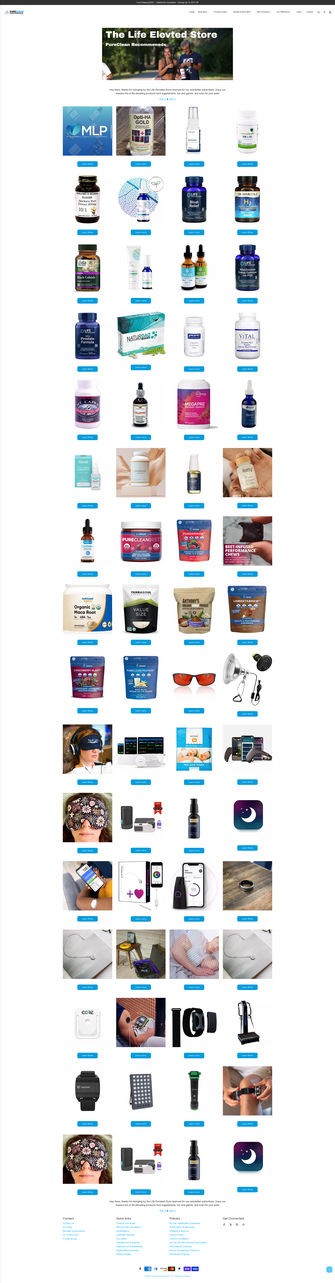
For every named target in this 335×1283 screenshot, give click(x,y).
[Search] (319, 12)
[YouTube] (243, 1224)
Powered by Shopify (182, 1276)
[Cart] (330, 12)
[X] (230, 1224)
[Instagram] (237, 1224)
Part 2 (163, 99)
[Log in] (324, 12)
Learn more (140, 164)
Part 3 (172, 99)
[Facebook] (224, 1224)
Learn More (87, 164)
